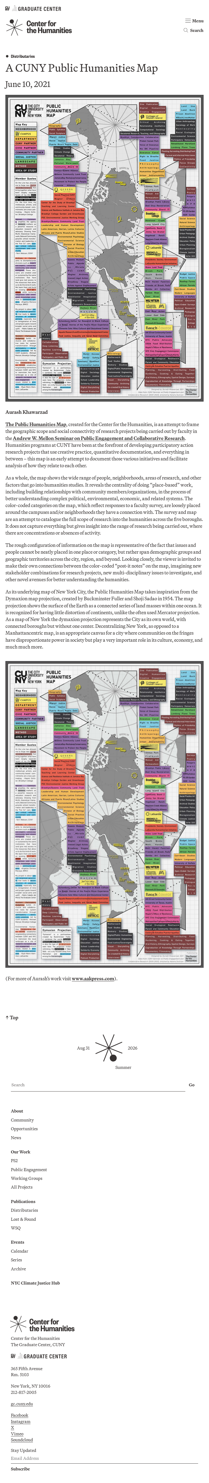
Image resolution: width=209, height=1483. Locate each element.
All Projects (22, 1187)
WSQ (16, 1228)
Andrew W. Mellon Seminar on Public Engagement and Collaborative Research (99, 438)
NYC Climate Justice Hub (35, 1283)
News (16, 1137)
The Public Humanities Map (35, 424)
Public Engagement (29, 1169)
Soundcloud (22, 1439)
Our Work (20, 1152)
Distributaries (23, 56)
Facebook (19, 1415)
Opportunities (24, 1128)
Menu (198, 20)
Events (17, 1242)
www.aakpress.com (93, 978)
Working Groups (26, 1178)
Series (16, 1259)
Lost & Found (23, 1219)
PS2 (14, 1160)
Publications (23, 1201)
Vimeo (17, 1433)
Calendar (19, 1251)
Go (192, 1084)
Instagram (20, 1421)
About (17, 1111)
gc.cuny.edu (22, 1403)
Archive (18, 1268)
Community (22, 1120)
